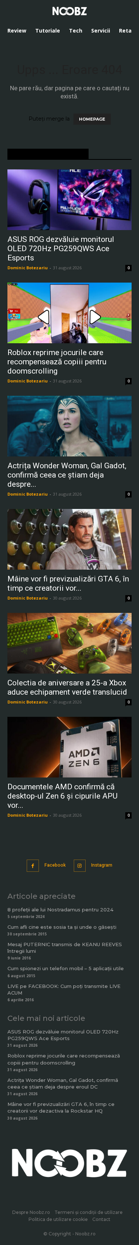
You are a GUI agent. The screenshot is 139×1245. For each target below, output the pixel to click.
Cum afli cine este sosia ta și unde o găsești (61, 927)
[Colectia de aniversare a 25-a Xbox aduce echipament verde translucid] (69, 643)
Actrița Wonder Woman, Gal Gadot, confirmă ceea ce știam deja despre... (66, 475)
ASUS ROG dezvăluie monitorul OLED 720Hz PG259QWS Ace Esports (60, 248)
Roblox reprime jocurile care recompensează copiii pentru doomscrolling (56, 361)
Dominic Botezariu (27, 267)
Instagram (101, 865)
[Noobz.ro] (69, 11)
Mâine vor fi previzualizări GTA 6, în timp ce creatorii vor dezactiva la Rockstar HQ (61, 1107)
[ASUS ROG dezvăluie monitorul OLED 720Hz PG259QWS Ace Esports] (69, 199)
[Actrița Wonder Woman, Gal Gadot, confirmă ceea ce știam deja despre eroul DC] (69, 426)
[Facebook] (33, 866)
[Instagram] (80, 866)
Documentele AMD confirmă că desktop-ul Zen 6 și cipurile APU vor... (62, 796)
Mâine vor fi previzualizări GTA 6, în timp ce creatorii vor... (68, 583)
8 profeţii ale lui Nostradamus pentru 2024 (60, 909)
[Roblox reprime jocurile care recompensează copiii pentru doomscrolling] (69, 313)
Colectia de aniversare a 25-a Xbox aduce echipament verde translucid (67, 687)
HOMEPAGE (92, 119)
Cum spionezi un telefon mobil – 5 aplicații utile (65, 968)
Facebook (55, 865)
